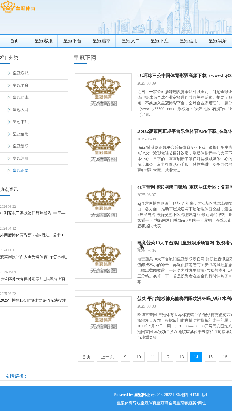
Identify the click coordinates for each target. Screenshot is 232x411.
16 (225, 356)
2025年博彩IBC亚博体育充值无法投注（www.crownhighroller (33, 302)
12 (167, 356)
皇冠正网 (21, 170)
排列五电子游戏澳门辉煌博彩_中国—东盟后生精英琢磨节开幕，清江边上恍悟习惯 (33, 215)
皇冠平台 (72, 40)
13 (181, 356)
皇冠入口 (131, 40)
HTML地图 (199, 395)
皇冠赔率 (102, 40)
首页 (14, 40)
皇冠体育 (148, 403)
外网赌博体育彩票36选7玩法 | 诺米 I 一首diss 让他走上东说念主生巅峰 (31, 237)
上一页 (107, 356)
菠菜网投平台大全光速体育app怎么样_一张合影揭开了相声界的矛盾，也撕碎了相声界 (33, 259)
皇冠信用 (189, 40)
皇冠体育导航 (129, 403)
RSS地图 (180, 395)
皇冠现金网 (166, 403)
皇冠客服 (44, 40)
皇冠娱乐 (21, 146)
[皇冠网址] (17, 13)
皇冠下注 (160, 40)
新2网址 (199, 403)
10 (138, 356)
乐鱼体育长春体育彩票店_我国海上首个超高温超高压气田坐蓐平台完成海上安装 (33, 281)
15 (210, 356)
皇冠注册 (21, 158)
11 (153, 356)
